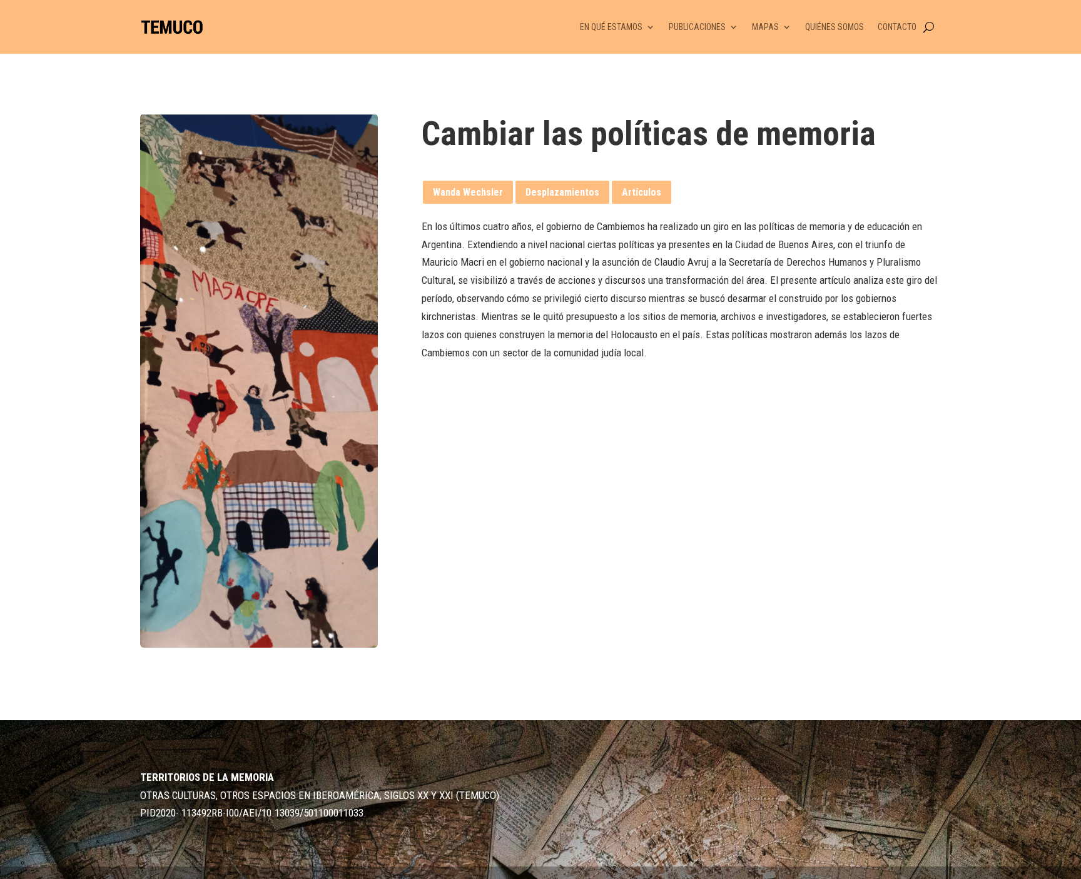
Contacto (897, 27)
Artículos (641, 192)
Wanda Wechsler (468, 192)
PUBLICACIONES (697, 27)
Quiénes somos (834, 27)
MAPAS (765, 27)
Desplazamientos (562, 192)
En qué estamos (611, 27)
